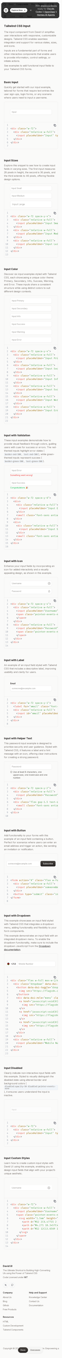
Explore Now (17, 10)
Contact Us (34, 1301)
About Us (7, 1297)
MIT (26, 1277)
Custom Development (13, 1325)
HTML (6, 1321)
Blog (5, 1301)
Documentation (36, 1305)
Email (13, 683)
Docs (23, 1350)
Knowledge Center (38, 1297)
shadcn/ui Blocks (49, 5)
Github (6, 1305)
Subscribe (48, 863)
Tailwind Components (13, 1329)
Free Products (9, 1309)
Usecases (35, 1350)
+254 (13, 964)
